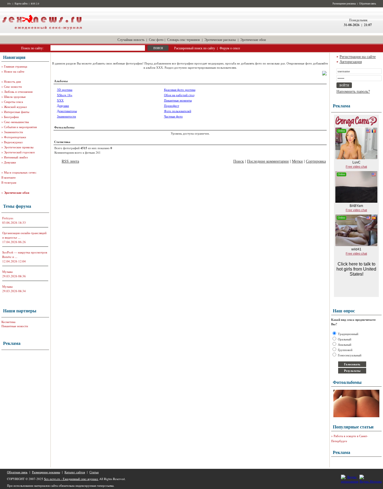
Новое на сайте (14, 71)
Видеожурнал (13, 142)
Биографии (11, 117)
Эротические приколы (18, 147)
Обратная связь (367, 3)
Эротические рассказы (220, 39)
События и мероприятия (20, 127)
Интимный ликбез (16, 157)
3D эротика (64, 89)
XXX (60, 100)
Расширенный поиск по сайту (194, 48)
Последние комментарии (268, 161)
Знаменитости (13, 132)
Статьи (94, 472)
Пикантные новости (14, 326)
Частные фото (173, 116)
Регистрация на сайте (358, 56)
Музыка (7, 271)
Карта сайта (21, 3)
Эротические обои (253, 39)
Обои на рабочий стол (179, 95)
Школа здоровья (15, 96)
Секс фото (156, 39)
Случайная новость (130, 39)
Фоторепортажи (15, 137)
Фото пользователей (177, 111)
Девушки (10, 162)
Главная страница (15, 66)
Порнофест (171, 105)
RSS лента (70, 161)
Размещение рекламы (344, 3)
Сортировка (316, 161)
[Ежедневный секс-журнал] (42, 32)
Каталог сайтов (74, 472)
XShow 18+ (64, 95)
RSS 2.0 (35, 3)
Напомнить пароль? (353, 91)
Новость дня (12, 81)
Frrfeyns (7, 218)
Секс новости (13, 86)
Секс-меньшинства (16, 122)
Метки (297, 161)
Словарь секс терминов (183, 39)
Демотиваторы (67, 111)
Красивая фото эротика (179, 89)
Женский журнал (15, 107)
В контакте (8, 177)
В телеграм (8, 182)
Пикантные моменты (178, 100)
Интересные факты (16, 112)
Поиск (238, 161)
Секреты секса (13, 102)
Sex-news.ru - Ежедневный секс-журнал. (71, 479)
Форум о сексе (230, 48)
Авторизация (351, 61)
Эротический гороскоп (19, 152)
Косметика (8, 322)
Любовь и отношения (18, 91)
